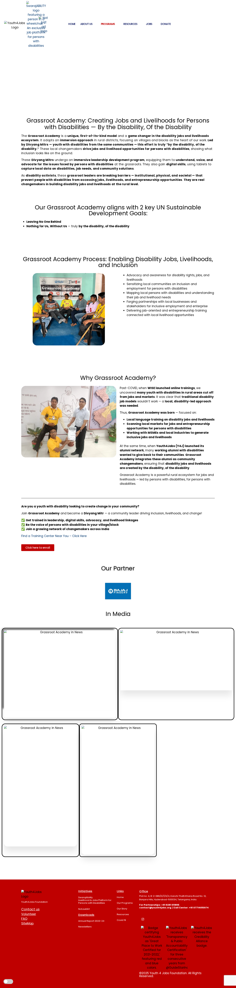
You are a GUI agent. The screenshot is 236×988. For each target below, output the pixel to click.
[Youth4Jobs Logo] (32, 894)
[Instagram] (142, 919)
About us (86, 24)
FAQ (24, 919)
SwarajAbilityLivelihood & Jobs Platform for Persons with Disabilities (94, 900)
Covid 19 (121, 920)
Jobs (149, 24)
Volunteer (28, 914)
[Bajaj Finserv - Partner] (118, 591)
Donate (166, 24)
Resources (130, 24)
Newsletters (85, 926)
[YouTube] (166, 919)
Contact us (30, 909)
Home (71, 24)
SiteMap (27, 923)
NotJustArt (84, 909)
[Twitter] (173, 919)
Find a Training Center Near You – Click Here (54, 536)
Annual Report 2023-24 (91, 921)
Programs (108, 24)
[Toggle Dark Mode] (8, 981)
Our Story (122, 908)
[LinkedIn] (150, 919)
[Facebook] (158, 919)
